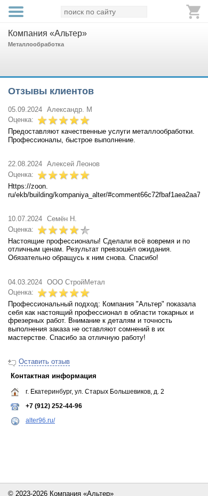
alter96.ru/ (40, 420)
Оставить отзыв (44, 361)
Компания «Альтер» (47, 33)
